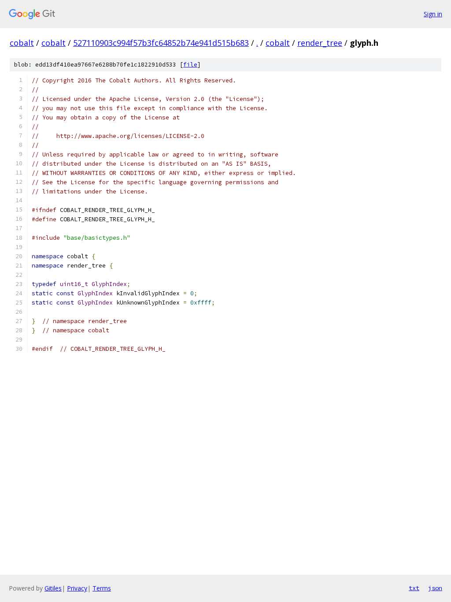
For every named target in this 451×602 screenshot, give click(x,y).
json (435, 588)
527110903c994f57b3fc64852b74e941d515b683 (161, 42)
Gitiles (53, 588)
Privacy (77, 588)
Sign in (433, 14)
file (190, 64)
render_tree (319, 42)
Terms (101, 588)
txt (414, 588)
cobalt (22, 42)
